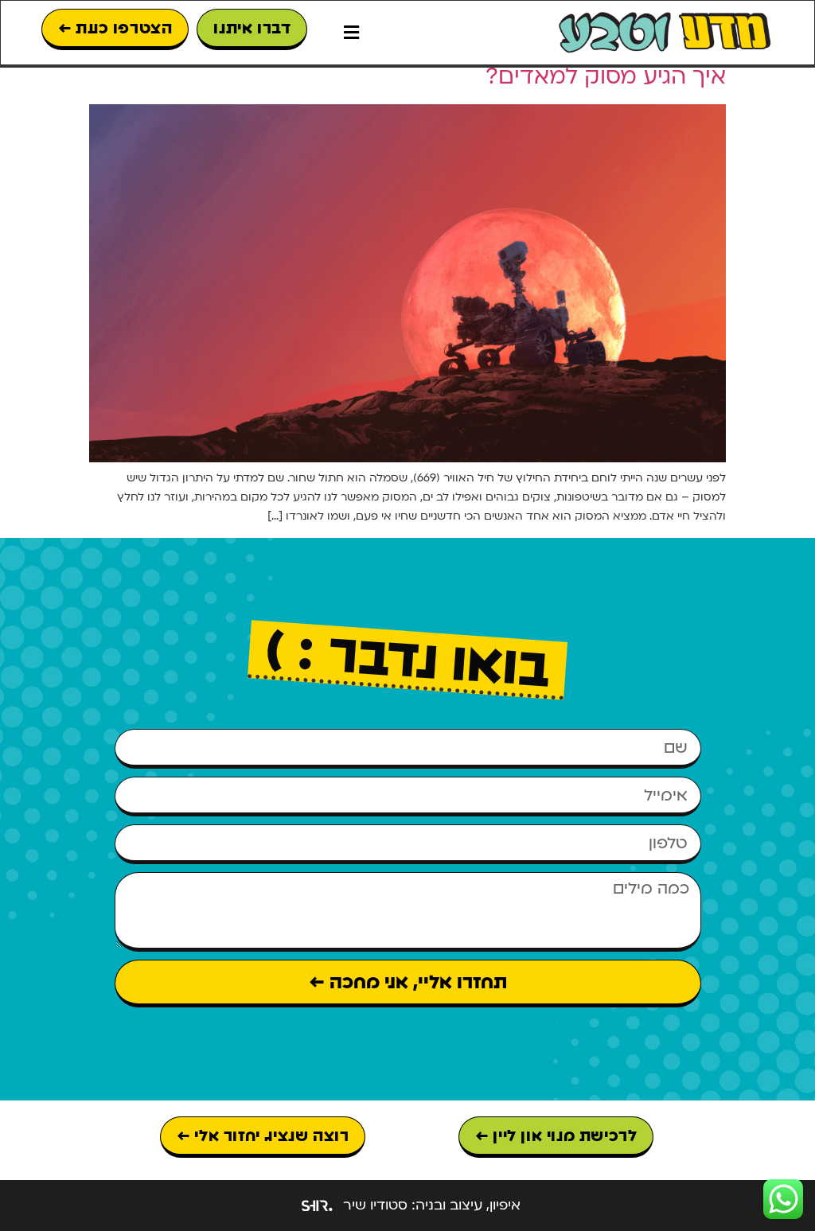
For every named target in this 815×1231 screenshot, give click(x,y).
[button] (351, 33)
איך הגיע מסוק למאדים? (605, 76)
